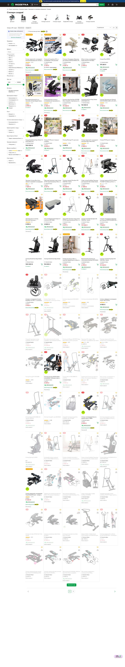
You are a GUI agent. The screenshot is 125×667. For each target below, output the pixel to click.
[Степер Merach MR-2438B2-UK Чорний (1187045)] (34, 403)
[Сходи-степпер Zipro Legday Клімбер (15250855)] (90, 479)
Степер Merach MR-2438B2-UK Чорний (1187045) (33, 418)
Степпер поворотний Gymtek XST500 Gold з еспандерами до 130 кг (108, 340)
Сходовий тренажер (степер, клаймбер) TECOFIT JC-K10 (32, 340)
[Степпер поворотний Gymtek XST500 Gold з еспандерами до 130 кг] (108, 325)
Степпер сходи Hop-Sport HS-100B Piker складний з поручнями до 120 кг (71, 100)
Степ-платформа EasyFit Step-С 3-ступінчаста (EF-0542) (52, 219)
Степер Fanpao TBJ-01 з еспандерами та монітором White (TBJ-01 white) (52, 300)
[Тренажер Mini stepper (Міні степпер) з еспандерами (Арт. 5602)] (90, 325)
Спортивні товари (23, 9)
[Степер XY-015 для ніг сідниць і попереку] (53, 126)
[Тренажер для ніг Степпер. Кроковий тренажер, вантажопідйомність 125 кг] (34, 204)
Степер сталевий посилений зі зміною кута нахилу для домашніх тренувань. (71, 458)
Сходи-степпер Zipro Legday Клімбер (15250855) (88, 494)
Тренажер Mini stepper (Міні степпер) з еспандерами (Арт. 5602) (90, 340)
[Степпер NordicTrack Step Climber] (53, 244)
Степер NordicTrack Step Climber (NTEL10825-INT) (89, 100)
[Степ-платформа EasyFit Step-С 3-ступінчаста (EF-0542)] (53, 204)
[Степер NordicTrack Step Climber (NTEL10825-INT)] (90, 85)
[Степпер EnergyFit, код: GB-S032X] (53, 403)
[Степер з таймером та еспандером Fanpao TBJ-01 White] (108, 285)
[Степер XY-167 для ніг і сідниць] (108, 126)
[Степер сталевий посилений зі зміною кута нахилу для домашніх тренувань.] (71, 443)
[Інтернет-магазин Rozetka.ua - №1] (19, 4)
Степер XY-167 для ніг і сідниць (107, 140)
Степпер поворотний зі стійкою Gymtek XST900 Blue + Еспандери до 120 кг (108, 535)
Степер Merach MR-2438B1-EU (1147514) (70, 377)
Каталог (36, 4)
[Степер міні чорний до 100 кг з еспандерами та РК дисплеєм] (53, 45)
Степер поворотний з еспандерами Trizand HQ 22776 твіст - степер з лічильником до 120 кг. (34, 494)
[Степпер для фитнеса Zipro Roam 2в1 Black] (53, 520)
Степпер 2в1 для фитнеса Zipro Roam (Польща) (70, 535)
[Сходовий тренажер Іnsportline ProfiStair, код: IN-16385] (71, 403)
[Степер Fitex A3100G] (108, 45)
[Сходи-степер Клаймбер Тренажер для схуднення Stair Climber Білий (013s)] (90, 166)
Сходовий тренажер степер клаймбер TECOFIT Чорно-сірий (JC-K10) (108, 494)
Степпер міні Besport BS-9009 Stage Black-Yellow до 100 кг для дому (71, 340)
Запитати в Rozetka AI (16, 37)
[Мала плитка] (116, 27)
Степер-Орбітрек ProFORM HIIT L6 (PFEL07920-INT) (108, 458)
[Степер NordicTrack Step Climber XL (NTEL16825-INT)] (34, 126)
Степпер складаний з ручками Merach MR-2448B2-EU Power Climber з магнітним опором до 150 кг (108, 418)
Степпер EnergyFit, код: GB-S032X (52, 417)
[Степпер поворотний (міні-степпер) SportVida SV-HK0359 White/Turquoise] (53, 557)
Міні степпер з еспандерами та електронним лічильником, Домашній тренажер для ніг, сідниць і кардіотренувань (108, 377)
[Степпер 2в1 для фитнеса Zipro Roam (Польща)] (71, 520)
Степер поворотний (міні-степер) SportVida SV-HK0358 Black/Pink (33, 572)
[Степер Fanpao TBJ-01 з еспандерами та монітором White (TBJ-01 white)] (53, 285)
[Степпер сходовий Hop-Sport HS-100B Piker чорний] (71, 166)
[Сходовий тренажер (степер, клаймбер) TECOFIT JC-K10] (34, 325)
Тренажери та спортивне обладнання (37, 9)
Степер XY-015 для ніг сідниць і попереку (51, 141)
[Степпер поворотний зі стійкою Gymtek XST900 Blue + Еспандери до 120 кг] (108, 520)
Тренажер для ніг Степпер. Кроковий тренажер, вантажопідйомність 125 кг (32, 219)
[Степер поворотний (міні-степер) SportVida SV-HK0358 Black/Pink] (34, 557)
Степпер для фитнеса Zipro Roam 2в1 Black (52, 535)
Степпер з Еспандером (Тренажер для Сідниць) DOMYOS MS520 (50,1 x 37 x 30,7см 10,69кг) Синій (108, 219)
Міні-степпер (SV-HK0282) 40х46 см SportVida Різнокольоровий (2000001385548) (71, 572)
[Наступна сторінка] (114, 591)
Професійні (12, 116)
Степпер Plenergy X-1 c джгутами (70, 140)
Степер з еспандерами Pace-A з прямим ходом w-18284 (88, 418)
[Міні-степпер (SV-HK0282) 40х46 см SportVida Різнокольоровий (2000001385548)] (71, 557)
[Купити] (42, 65)
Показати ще (10, 75)
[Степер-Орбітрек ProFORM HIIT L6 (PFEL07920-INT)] (108, 443)
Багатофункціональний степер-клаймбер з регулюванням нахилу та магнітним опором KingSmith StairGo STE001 (52, 340)
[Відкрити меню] (8, 4)
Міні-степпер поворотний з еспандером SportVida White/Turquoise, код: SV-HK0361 (89, 572)
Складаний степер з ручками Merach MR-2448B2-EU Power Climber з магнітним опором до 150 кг (52, 458)
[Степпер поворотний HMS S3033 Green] (71, 285)
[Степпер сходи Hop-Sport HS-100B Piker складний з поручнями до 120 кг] (71, 85)
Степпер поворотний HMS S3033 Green (70, 300)
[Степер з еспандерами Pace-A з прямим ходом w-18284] (90, 403)
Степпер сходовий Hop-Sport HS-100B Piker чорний (71, 181)
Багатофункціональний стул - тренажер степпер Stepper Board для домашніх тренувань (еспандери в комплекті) (34, 100)
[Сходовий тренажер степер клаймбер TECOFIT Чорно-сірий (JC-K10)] (108, 479)
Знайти (102, 4)
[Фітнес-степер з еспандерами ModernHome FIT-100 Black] (90, 45)
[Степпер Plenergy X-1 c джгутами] (71, 126)
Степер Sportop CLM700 (31, 457)
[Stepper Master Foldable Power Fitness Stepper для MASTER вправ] (90, 520)
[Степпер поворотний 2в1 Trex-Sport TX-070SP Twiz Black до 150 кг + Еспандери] (108, 166)
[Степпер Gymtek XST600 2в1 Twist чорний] (34, 520)
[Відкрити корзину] (116, 4)
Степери (49, 9)
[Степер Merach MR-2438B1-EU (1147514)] (71, 362)
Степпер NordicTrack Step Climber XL (34, 259)
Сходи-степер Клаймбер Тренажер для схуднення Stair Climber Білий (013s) (89, 181)
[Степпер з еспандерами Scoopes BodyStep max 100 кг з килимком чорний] (34, 285)
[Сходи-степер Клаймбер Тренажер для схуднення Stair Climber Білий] (90, 443)
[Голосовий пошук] (97, 4)
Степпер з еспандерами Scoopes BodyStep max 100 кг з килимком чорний (33, 300)
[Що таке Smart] (46, 31)
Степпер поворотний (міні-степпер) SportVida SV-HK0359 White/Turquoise (52, 572)
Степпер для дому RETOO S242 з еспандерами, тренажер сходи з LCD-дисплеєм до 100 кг (52, 377)
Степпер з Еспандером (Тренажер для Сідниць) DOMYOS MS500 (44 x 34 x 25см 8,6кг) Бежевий (71, 60)
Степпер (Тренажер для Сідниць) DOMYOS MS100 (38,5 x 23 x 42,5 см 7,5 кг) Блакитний (108, 100)
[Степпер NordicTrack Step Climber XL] (34, 244)
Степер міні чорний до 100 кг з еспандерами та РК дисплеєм (51, 60)
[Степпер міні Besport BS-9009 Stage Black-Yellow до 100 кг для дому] (71, 325)
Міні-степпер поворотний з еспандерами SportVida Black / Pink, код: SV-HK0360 (71, 494)
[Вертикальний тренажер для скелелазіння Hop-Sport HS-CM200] (90, 244)
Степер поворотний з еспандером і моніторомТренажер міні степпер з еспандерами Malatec (34, 60)
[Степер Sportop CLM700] (34, 443)
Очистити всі (21, 27)
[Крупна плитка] (113, 27)
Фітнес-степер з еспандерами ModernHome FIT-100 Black (88, 60)
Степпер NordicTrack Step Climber (52, 258)
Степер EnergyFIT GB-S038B (32, 376)
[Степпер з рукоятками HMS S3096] (90, 285)
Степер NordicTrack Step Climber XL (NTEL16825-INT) (34, 141)
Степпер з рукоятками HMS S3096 (89, 299)
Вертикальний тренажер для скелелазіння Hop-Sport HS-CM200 (89, 259)
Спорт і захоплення (13, 9)
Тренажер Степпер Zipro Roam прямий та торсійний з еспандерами (34, 181)
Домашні (12, 114)
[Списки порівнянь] (112, 4)
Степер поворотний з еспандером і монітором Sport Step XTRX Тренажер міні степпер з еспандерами (89, 141)
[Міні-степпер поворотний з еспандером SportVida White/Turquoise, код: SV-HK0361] (90, 557)
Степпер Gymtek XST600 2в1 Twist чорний (34, 535)
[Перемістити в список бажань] (42, 35)
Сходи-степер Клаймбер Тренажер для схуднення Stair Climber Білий (89, 458)
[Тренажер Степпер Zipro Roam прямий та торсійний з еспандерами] (34, 166)
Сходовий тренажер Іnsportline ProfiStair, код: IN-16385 (70, 418)
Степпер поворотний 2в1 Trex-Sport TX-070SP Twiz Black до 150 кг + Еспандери (108, 181)
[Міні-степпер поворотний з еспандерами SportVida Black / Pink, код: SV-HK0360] (71, 479)
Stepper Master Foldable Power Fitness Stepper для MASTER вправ (89, 535)
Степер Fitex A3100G (105, 59)
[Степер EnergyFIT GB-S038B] (34, 362)
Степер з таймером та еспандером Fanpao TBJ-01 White (108, 300)
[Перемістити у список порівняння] (42, 38)
